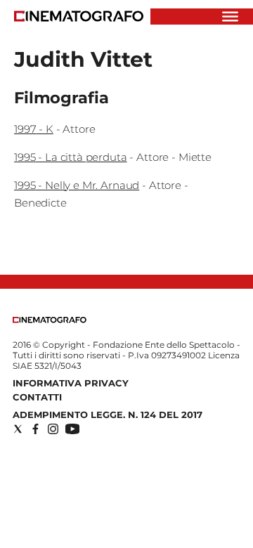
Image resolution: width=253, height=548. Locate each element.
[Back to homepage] (49, 320)
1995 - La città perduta (70, 157)
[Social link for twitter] (18, 429)
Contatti (37, 397)
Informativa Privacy (71, 383)
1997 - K (33, 129)
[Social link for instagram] (53, 429)
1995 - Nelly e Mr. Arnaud (76, 185)
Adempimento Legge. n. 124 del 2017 (107, 414)
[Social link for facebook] (35, 429)
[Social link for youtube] (72, 429)
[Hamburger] (230, 16)
